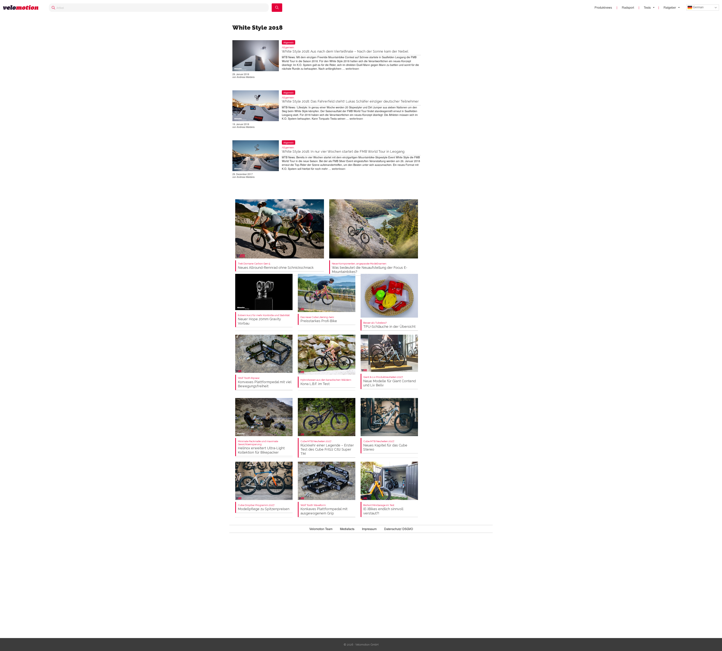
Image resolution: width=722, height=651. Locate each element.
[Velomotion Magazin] (22, 7)
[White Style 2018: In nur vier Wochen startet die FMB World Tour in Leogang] (255, 156)
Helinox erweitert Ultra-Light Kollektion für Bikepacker (261, 447)
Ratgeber (670, 7)
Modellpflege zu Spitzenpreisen (263, 507)
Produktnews (603, 7)
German (698, 7)
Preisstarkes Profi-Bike (318, 319)
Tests (647, 7)
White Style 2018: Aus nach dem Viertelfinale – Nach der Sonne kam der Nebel (345, 49)
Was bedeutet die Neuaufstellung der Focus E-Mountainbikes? (369, 268)
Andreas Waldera (246, 77)
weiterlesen (352, 68)
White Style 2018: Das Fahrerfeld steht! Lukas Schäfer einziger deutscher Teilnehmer (350, 99)
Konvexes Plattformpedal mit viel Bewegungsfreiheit (264, 382)
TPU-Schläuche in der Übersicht (389, 325)
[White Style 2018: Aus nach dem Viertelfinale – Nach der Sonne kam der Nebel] (255, 56)
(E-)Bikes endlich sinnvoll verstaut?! (383, 509)
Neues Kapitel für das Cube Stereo (385, 445)
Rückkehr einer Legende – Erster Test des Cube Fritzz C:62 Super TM (327, 448)
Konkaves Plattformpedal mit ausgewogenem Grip (323, 509)
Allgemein (288, 42)
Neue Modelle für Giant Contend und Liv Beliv (389, 381)
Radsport (628, 7)
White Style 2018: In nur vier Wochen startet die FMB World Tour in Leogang (343, 149)
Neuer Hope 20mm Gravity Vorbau (264, 319)
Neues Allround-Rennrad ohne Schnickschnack (276, 266)
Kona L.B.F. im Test (326, 382)
